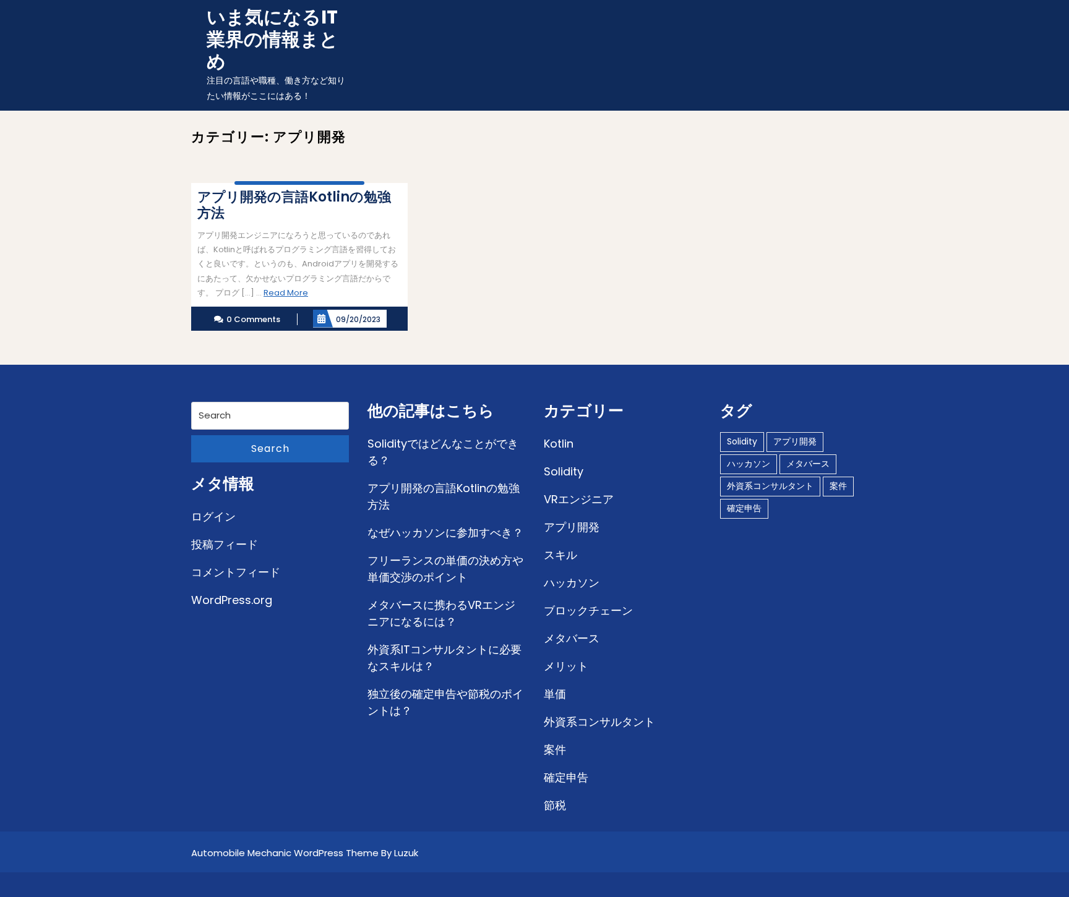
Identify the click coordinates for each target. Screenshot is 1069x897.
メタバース (571, 638)
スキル (560, 555)
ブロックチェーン (588, 610)
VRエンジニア (579, 499)
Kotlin (558, 443)
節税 (555, 805)
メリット (566, 666)
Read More (286, 293)
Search (270, 448)
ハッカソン (571, 582)
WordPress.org (231, 600)
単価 (555, 694)
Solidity (563, 471)
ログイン (213, 516)
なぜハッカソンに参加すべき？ (445, 532)
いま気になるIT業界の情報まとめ (272, 39)
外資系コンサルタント (599, 721)
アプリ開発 (571, 527)
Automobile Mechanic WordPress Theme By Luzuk (304, 852)
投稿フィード (224, 544)
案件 (555, 749)
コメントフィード (235, 572)
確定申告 (566, 777)
